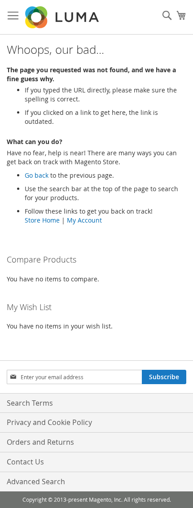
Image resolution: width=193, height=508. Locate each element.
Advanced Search (36, 481)
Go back (36, 175)
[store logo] (63, 17)
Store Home (42, 220)
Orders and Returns (40, 442)
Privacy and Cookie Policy (49, 422)
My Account (84, 220)
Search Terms (30, 403)
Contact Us (25, 462)
